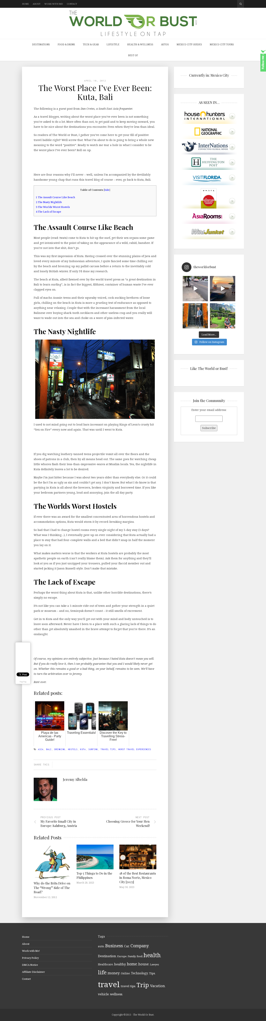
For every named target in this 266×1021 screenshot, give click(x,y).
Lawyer (154, 964)
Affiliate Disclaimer (33, 972)
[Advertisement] (95, 161)
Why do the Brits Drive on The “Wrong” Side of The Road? (52, 887)
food (139, 956)
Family (132, 956)
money (114, 972)
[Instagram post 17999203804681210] (195, 288)
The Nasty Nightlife (49, 202)
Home (25, 3)
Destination (107, 956)
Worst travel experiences (134, 749)
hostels (73, 749)
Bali (49, 749)
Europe (122, 956)
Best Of (133, 55)
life (102, 972)
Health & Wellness (140, 44)
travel (109, 984)
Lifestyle (113, 44)
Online (125, 973)
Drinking (59, 749)
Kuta (83, 749)
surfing (93, 749)
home (132, 964)
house (143, 964)
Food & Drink (66, 44)
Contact (72, 3)
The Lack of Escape (48, 211)
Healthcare (105, 964)
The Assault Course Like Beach (55, 197)
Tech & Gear (91, 44)
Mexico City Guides (189, 44)
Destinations (41, 44)
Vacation (157, 985)
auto (101, 946)
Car (126, 946)
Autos (165, 44)
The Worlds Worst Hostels (53, 207)
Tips (152, 973)
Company (139, 945)
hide (107, 190)
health (152, 955)
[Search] (240, 4)
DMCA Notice (30, 965)
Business (114, 945)
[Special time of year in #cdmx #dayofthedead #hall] (195, 315)
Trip (143, 985)
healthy (120, 964)
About (37, 3)
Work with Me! (53, 3)
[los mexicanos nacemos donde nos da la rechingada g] (222, 315)
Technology (139, 973)
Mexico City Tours (222, 44)
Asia (40, 749)
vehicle (103, 994)
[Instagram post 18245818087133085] (222, 288)
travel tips (108, 749)
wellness (116, 994)
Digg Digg (23, 682)
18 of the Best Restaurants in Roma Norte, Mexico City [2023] (137, 877)
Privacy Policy (30, 958)
